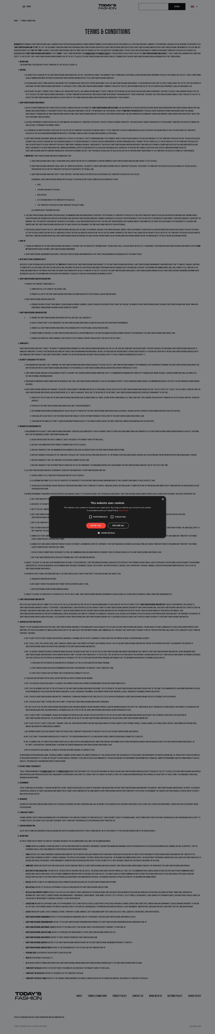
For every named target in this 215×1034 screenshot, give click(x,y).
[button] (90, 517)
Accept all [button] (96, 525)
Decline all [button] (118, 525)
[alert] (107, 517)
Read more (123, 510)
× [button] (163, 499)
